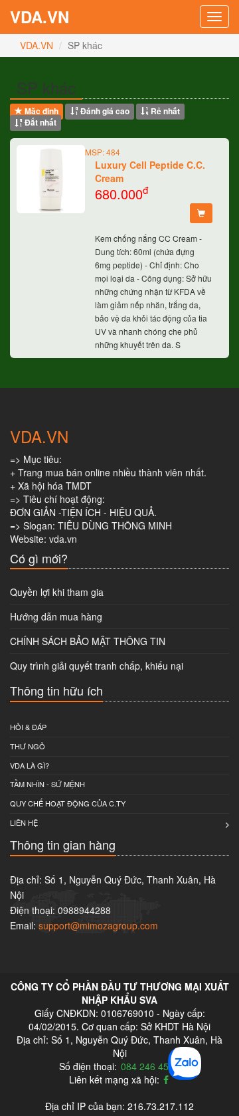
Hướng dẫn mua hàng (56, 616)
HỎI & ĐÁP (28, 726)
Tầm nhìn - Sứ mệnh (47, 784)
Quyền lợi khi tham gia (57, 592)
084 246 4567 (150, 1066)
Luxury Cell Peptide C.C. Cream (150, 171)
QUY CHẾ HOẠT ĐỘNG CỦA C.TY (67, 803)
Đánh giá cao (103, 111)
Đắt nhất (39, 123)
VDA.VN (39, 16)
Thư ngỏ (27, 746)
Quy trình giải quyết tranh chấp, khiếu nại (96, 665)
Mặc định (40, 111)
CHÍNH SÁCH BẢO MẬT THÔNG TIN (87, 641)
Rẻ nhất (164, 111)
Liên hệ (24, 822)
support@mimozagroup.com (98, 925)
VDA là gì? (29, 765)
